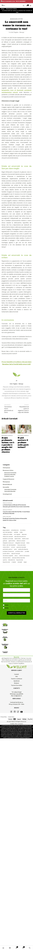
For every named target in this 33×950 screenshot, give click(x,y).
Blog (2, 9)
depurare (24, 534)
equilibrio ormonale (8, 538)
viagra (25, 562)
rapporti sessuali (15, 553)
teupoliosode (6, 562)
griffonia (5, 540)
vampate (20, 562)
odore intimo (6, 547)
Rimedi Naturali (7, 484)
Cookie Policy (11, 716)
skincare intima (6, 557)
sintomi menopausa (24, 555)
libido (28, 543)
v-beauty (13, 562)
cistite (21, 532)
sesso (16, 555)
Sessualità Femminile (10, 489)
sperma (5, 560)
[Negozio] (10, 948)
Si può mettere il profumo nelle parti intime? (23, 442)
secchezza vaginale (8, 555)
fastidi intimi (18, 538)
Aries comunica (19, 723)
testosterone (11, 560)
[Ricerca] (23, 5)
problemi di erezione (8, 551)
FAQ (16, 676)
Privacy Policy (4, 716)
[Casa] (3, 948)
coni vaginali (17, 534)
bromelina (22, 530)
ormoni (13, 547)
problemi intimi (19, 551)
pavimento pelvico (7, 549)
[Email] (16, 381)
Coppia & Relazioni (8, 479)
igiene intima (12, 540)
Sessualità (6, 487)
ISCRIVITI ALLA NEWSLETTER (16, 613)
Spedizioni (16, 681)
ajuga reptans (6, 530)
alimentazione (15, 530)
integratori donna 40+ (8, 543)
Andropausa (6, 467)
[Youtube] (21, 712)
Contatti (16, 674)
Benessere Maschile (9, 474)
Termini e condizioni (16, 678)
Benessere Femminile (10, 472)
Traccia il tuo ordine (16, 685)
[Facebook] (11, 712)
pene (15, 549)
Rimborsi (16, 683)
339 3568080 (19, 694)
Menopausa (6, 482)
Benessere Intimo (11, 9)
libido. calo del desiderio (9, 545)
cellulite (16, 532)
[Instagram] (15, 712)
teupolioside (19, 560)
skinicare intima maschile (18, 557)
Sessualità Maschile (9, 491)
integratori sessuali (20, 543)
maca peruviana (21, 545)
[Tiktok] (18, 712)
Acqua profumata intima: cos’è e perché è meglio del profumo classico (8, 445)
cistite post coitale (7, 534)
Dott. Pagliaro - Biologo (16, 32)
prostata (27, 551)
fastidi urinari (25, 538)
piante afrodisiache (23, 549)
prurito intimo (6, 553)
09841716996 (17, 692)
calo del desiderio (7, 532)
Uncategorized (7, 494)
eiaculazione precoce (20, 536)
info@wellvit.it (18, 695)
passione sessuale (21, 547)
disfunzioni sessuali (8, 536)
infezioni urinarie (21, 540)
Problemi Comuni (9, 476)
